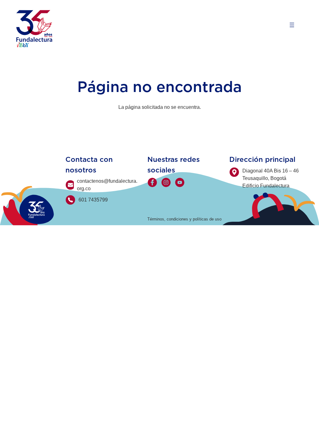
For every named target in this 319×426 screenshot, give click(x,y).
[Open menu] (292, 25)
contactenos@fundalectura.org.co (107, 184)
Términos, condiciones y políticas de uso (184, 219)
